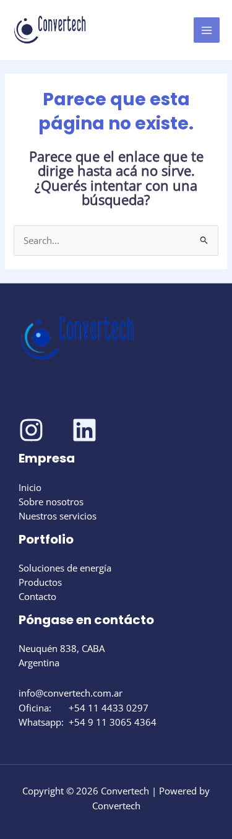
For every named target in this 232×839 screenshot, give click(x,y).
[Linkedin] (84, 430)
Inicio (30, 487)
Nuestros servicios (58, 516)
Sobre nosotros (51, 501)
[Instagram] (31, 430)
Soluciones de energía (65, 568)
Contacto (37, 596)
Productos (40, 582)
